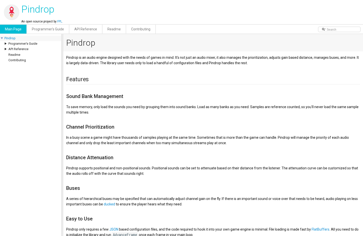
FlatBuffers (320, 229)
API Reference (18, 49)
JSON (113, 229)
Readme (14, 55)
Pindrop (10, 38)
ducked (109, 204)
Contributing (17, 60)
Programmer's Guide (22, 43)
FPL (59, 21)
